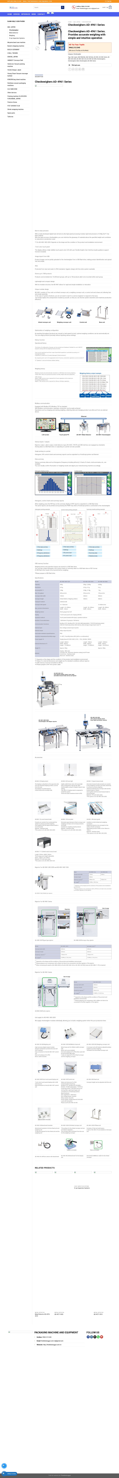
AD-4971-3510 (98, 1314)
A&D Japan (74, 57)
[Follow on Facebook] (105, 1)
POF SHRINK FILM (13, 106)
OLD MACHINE (12, 89)
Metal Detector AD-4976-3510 (42, 1315)
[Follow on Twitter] (108, 1)
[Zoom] (37, 48)
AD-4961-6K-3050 (91, 59)
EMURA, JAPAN (12, 57)
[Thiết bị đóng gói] (19, 7)
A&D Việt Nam (89, 57)
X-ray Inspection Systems (17, 38)
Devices (16, 14)
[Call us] (98, 1337)
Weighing (12, 35)
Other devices (12, 92)
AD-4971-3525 (59, 1314)
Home (9, 14)
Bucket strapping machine (15, 46)
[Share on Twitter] (73, 69)
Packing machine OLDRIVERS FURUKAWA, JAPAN (17, 97)
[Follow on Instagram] (107, 1)
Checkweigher (14, 30)
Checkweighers (101, 59)
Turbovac (10, 117)
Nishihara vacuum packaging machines (16, 84)
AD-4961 (96, 57)
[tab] (39, 77)
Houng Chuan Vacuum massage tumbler (17, 75)
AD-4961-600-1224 (82, 59)
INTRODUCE (25, 14)
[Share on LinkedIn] (83, 69)
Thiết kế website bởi (59, 1475)
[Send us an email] (110, 1)
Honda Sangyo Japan (14, 70)
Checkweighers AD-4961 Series (87, 61)
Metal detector (13, 33)
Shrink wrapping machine (15, 109)
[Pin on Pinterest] (79, 69)
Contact (41, 14)
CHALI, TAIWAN (12, 53)
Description (39, 76)
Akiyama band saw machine (16, 42)
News (34, 14)
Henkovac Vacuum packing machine (16, 65)
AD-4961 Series (103, 57)
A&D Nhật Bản (81, 57)
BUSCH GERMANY (13, 49)
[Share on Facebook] (69, 69)
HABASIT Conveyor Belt (15, 60)
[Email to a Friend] (76, 69)
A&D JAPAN (11, 27)
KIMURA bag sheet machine (16, 79)
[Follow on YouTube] (101, 1337)
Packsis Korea (12, 102)
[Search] (62, 7)
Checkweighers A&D (73, 61)
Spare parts (11, 113)
